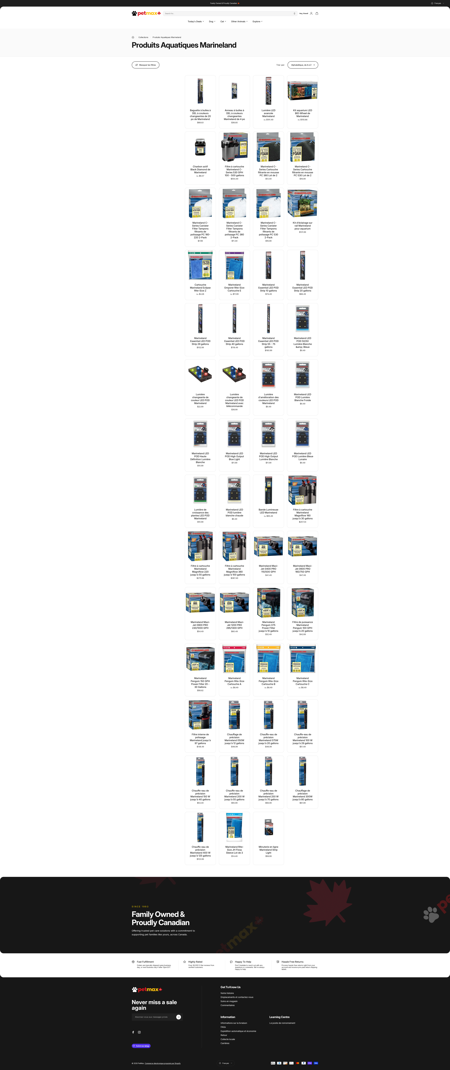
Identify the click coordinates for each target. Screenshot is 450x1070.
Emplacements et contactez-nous (237, 997)
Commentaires (228, 1005)
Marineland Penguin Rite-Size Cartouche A (234, 681)
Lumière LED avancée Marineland (268, 113)
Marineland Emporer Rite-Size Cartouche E (234, 287)
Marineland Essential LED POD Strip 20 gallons (302, 287)
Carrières (225, 1043)
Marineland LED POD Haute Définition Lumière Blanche (200, 458)
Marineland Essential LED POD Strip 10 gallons (268, 287)
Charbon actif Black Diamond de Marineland (200, 169)
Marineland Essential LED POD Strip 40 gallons (234, 341)
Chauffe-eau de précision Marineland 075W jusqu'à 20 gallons (268, 739)
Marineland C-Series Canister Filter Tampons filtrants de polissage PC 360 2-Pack (234, 230)
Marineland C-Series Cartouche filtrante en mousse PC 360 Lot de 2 (268, 171)
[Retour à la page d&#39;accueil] (133, 37)
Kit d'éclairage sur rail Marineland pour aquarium (302, 225)
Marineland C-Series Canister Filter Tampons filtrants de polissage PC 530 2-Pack (268, 230)
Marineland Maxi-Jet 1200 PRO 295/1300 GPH (234, 625)
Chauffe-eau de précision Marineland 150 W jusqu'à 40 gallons (200, 795)
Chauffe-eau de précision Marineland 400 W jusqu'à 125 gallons (200, 851)
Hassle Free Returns (292, 961)
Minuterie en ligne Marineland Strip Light (268, 849)
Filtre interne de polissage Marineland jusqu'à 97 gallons (200, 739)
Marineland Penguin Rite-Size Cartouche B (268, 681)
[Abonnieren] (178, 1017)
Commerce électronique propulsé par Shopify (163, 1063)
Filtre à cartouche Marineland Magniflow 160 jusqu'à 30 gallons (303, 514)
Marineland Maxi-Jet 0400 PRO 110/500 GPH (268, 568)
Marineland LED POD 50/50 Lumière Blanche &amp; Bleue (303, 342)
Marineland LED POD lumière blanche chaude (234, 512)
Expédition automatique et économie (238, 1031)
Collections (143, 37)
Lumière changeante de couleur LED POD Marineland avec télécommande (234, 400)
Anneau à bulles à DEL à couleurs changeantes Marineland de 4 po (234, 115)
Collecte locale (228, 1039)
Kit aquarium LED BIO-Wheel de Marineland (302, 113)
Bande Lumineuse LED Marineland (268, 511)
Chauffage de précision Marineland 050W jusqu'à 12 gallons (234, 739)
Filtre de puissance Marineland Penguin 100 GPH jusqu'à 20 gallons (302, 626)
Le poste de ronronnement (282, 1023)
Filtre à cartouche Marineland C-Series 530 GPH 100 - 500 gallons (234, 171)
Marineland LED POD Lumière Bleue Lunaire (302, 456)
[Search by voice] (294, 13)
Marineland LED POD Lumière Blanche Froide (302, 397)
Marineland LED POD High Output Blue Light (234, 456)
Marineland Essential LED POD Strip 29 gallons (200, 341)
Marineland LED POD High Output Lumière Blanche (268, 456)
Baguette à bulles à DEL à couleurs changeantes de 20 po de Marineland (200, 115)
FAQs (223, 1027)
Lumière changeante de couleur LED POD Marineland (200, 399)
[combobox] (437, 3)
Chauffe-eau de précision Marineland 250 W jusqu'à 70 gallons (268, 795)
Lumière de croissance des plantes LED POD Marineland (200, 514)
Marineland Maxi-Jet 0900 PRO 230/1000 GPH (200, 625)
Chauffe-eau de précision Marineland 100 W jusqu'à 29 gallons (303, 739)
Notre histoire (227, 993)
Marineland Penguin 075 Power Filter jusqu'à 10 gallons (268, 626)
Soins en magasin (229, 1001)
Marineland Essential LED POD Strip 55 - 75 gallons (268, 342)
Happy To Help (243, 961)
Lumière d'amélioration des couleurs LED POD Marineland (268, 399)
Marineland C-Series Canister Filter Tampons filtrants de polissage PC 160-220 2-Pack (200, 230)
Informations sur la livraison (234, 1023)
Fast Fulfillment (145, 961)
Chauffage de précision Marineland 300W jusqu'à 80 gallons (303, 795)
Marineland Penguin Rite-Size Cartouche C (302, 681)
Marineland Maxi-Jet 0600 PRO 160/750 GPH (302, 568)
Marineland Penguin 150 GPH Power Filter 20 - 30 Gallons (200, 682)
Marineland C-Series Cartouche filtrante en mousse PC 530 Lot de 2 (302, 171)
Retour (224, 1035)
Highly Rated (195, 961)
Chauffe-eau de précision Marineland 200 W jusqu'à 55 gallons (234, 795)
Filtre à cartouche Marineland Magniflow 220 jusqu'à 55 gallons (200, 570)
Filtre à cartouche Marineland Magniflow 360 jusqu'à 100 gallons (234, 570)
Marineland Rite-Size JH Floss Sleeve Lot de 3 (234, 849)
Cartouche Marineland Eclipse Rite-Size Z (200, 287)
